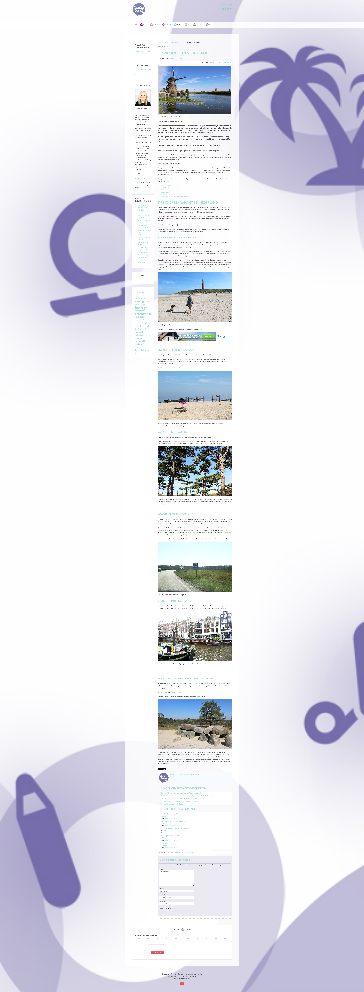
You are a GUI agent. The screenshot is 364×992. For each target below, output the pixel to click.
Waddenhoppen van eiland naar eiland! (170, 368)
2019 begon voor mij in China (170, 836)
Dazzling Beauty (190, 976)
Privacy (173, 974)
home (145, 320)
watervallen (209, 155)
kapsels (145, 322)
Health (164, 830)
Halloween (139, 320)
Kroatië (208, 355)
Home (135, 25)
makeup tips (139, 335)
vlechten (147, 350)
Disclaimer (165, 974)
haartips (141, 307)
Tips (163, 823)
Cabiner (162, 692)
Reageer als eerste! (227, 62)
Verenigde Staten (209, 535)
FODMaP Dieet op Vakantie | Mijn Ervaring (175, 828)
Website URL (164, 901)
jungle (196, 155)
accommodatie (168, 210)
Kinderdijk (164, 843)
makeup (140, 328)
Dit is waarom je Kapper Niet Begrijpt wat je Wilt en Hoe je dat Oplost (183, 798)
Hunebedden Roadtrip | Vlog (170, 814)
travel (144, 347)
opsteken (138, 338)
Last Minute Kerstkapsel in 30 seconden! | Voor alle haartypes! (181, 801)
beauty (142, 292)
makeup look (140, 332)
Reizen (166, 42)
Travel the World (175, 42)
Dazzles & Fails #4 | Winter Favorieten (173, 821)
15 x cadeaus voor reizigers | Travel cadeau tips (143, 215)
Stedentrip (164, 194)
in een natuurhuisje (186, 441)
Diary (164, 816)
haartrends (139, 311)
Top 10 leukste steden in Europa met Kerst (143, 207)
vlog (136, 353)
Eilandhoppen (165, 187)
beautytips (139, 295)
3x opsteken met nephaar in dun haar (172, 804)
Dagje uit (165, 845)
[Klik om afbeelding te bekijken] (194, 90)
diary (145, 299)
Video (137, 146)
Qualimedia (186, 978)
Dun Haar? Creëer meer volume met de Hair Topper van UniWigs (182, 793)
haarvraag (139, 316)
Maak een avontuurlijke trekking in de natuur (175, 196)
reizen (144, 344)
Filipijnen (199, 355)
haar (145, 301)
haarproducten (140, 305)
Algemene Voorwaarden (194, 974)
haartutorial (143, 313)
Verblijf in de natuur (167, 190)
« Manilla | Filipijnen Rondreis (184, 852)
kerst (137, 326)
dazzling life (139, 298)
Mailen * (162, 895)
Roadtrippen (165, 192)
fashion (137, 301)
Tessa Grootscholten (176, 58)
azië (136, 292)
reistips (137, 344)
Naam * (162, 888)
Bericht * (162, 869)
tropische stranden (221, 155)
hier (139, 182)
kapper (137, 323)
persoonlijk (140, 341)
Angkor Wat (198, 170)
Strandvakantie (165, 185)
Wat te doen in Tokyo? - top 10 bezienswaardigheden (145, 249)
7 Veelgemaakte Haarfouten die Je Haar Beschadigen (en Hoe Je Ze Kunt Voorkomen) (188, 796)
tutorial (139, 350)
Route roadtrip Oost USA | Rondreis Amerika (144, 232)
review (138, 347)
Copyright (181, 974)
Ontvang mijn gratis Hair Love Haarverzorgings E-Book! (143, 72)
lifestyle (145, 325)
